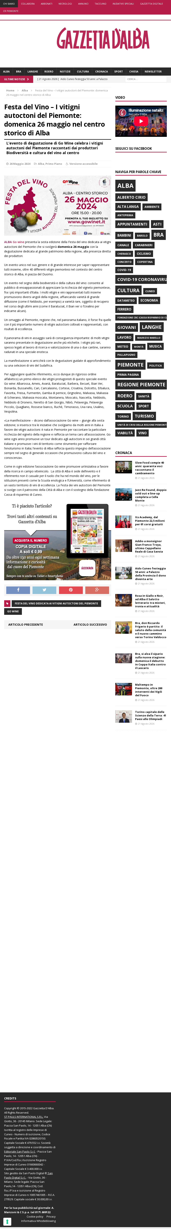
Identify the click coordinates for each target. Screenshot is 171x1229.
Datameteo (126, 300)
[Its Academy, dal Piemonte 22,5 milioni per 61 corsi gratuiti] (123, 526)
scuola (125, 405)
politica (155, 365)
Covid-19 (124, 270)
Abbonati (46, 3)
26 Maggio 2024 (20, 164)
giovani (126, 327)
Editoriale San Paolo (17, 1151)
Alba (6, 71)
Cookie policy (35, 1216)
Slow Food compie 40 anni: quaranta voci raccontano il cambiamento (149, 468)
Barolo (142, 235)
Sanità (143, 396)
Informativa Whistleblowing (38, 1221)
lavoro (124, 337)
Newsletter (153, 71)
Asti (157, 224)
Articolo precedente (25, 624)
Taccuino (100, 3)
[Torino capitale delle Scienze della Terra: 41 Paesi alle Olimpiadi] (123, 720)
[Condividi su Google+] (97, 590)
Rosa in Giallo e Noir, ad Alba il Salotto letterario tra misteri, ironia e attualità (150, 601)
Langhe (33, 71)
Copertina (145, 262)
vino (142, 433)
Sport (118, 71)
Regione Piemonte (141, 384)
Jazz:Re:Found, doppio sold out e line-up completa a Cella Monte (151, 495)
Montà (138, 346)
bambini (124, 235)
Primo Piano (53, 164)
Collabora (28, 3)
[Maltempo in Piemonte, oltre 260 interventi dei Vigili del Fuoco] (123, 693)
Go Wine (13, 611)
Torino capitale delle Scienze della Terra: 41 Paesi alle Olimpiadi (150, 715)
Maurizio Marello (148, 337)
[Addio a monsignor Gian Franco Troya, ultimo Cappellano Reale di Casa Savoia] (123, 549)
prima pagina (128, 375)
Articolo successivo (90, 624)
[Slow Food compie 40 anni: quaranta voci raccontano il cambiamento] (123, 471)
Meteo (122, 346)
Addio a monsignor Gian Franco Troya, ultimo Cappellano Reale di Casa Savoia (149, 546)
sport (143, 406)
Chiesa (133, 71)
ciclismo (144, 254)
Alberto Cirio (131, 197)
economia (149, 300)
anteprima (125, 215)
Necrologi (65, 3)
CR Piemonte (10, 10)
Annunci (83, 3)
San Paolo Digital (33, 1173)
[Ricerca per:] (146, 79)
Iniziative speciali (123, 3)
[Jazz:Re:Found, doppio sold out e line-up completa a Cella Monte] (123, 498)
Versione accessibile (83, 164)
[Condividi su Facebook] (18, 590)
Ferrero (124, 309)
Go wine (18, 242)
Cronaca (101, 71)
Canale (123, 245)
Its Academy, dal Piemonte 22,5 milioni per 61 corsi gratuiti (150, 520)
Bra (18, 71)
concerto (124, 261)
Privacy (51, 1216)
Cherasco (124, 254)
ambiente (152, 207)
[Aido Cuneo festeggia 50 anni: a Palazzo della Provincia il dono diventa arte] (123, 577)
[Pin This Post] (71, 590)
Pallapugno (126, 355)
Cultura (83, 71)
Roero (48, 71)
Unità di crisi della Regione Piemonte (142, 424)
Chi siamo (9, 3)
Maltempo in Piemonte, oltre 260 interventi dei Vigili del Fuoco (148, 690)
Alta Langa (128, 206)
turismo (144, 416)
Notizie (65, 71)
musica (155, 346)
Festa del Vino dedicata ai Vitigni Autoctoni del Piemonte (56, 603)
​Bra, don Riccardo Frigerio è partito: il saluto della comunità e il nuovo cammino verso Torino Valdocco (150, 630)
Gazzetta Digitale (151, 3)
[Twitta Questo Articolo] (44, 590)
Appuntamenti (132, 224)
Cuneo (150, 291)
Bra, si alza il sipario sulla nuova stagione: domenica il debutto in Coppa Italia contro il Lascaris (150, 661)
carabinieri (143, 245)
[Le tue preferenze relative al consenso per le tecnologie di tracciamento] (7, 1222)
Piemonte (130, 364)
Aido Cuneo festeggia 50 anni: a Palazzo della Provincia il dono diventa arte (150, 573)
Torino (123, 416)
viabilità (125, 433)
